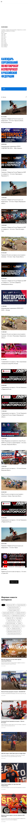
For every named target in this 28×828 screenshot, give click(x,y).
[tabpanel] (14, 342)
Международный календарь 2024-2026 (13, 631)
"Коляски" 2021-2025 (11, 620)
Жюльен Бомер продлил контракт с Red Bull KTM (13, 691)
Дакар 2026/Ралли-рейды (11, 623)
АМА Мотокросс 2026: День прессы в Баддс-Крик (13, 753)
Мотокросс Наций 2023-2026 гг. (14, 607)
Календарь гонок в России (16, 628)
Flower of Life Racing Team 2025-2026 (14, 633)
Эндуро (19, 620)
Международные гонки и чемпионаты (18, 615)
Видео (8, 628)
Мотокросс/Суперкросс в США (14, 610)
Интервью (19, 623)
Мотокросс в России (6, 615)
